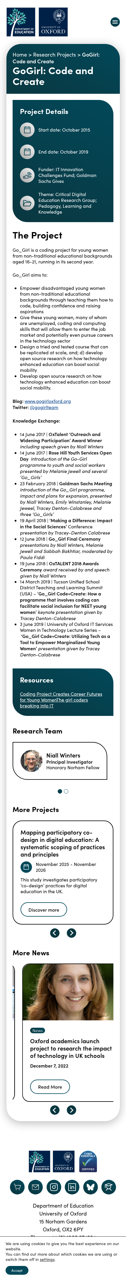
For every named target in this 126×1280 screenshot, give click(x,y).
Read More (40, 1086)
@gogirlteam (44, 407)
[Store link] (17, 1187)
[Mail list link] (35, 1187)
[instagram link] (54, 1187)
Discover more (43, 909)
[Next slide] (71, 933)
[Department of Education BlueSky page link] (90, 1187)
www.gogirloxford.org (48, 401)
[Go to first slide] (71, 1110)
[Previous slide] (54, 933)
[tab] (60, 791)
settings (47, 1259)
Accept (17, 1270)
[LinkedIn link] (72, 1187)
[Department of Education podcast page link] (108, 1187)
